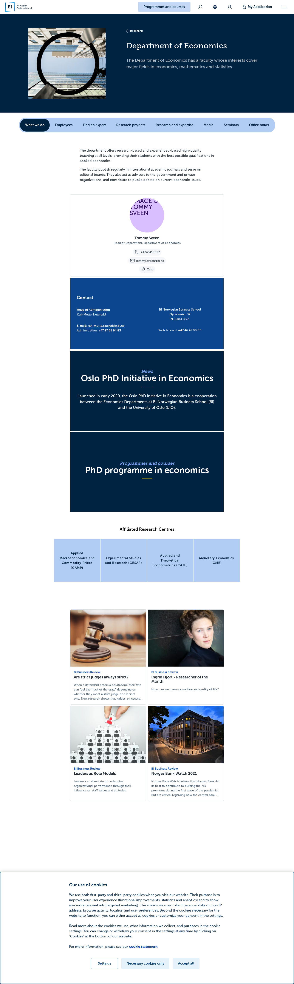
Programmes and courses (164, 7)
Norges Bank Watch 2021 (174, 773)
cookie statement (143, 946)
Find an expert (94, 125)
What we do (35, 125)
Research (136, 31)
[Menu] (284, 7)
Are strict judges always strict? (101, 677)
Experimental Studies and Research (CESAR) (123, 560)
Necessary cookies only (145, 963)
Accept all (186, 963)
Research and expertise (174, 125)
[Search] (200, 7)
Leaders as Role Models (95, 773)
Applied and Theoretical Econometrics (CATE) (170, 560)
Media (209, 125)
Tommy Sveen (147, 238)
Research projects (130, 125)
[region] (147, 928)
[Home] (18, 7)
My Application (260, 7)
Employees (64, 125)
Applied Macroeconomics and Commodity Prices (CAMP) (77, 560)
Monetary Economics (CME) (216, 560)
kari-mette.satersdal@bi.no (106, 325)
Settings (104, 963)
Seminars (231, 125)
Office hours (259, 125)
